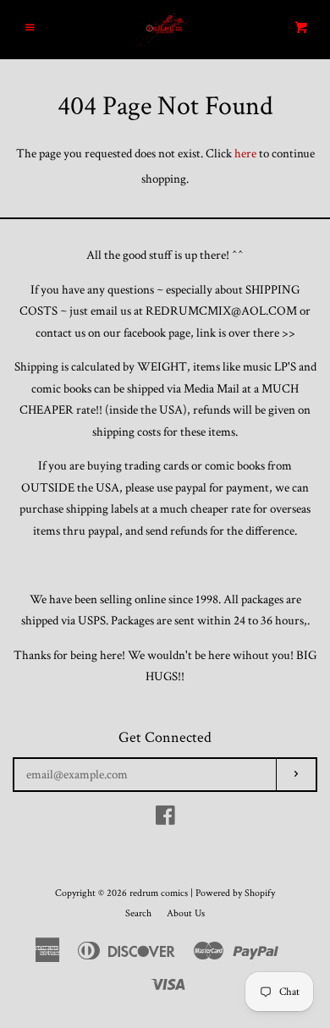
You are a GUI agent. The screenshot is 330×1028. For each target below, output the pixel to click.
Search (138, 913)
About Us (186, 913)
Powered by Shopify (235, 893)
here (245, 154)
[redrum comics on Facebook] (165, 819)
